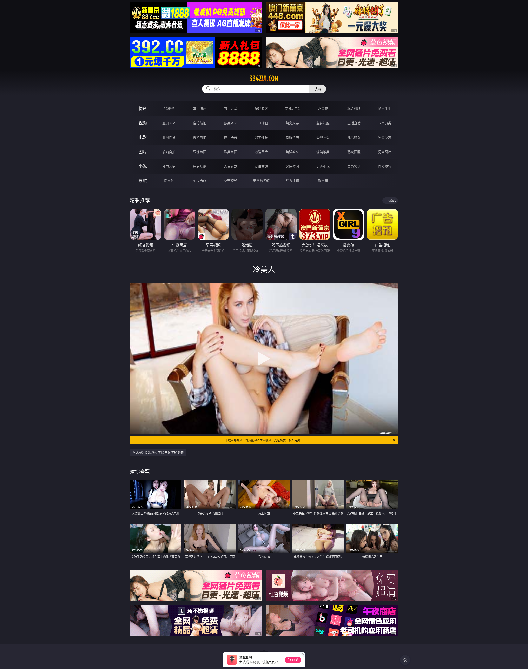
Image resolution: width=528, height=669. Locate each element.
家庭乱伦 (199, 166)
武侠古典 (261, 166)
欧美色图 (230, 152)
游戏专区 (261, 108)
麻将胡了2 (292, 108)
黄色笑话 (354, 166)
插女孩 (169, 181)
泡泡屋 (323, 181)
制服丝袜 (292, 137)
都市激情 (169, 166)
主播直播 (354, 123)
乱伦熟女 (354, 137)
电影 (143, 137)
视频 (143, 123)
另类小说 (323, 166)
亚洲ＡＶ (169, 123)
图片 (143, 152)
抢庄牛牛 (384, 108)
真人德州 (199, 108)
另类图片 (384, 152)
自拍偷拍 (199, 123)
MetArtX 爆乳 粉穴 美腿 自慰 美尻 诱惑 (158, 452)
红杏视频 (292, 181)
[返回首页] (405, 660)
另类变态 (384, 137)
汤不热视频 (261, 181)
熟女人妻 (292, 123)
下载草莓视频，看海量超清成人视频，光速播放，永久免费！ (264, 440)
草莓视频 (230, 181)
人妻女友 (230, 166)
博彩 (143, 108)
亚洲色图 (199, 152)
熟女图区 (354, 152)
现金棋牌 (354, 108)
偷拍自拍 (199, 137)
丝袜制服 (323, 123)
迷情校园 (292, 166)
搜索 (317, 89)
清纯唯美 (323, 152)
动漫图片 (261, 152)
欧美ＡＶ (230, 123)
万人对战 (230, 108)
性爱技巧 (384, 166)
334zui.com (264, 78)
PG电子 (168, 108)
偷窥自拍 (169, 152)
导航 (143, 180)
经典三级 (323, 137)
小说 (143, 166)
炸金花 (323, 108)
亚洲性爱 (169, 137)
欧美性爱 (261, 137)
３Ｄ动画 (261, 123)
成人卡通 (230, 137)
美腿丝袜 (292, 152)
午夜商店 (199, 181)
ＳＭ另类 (384, 123)
